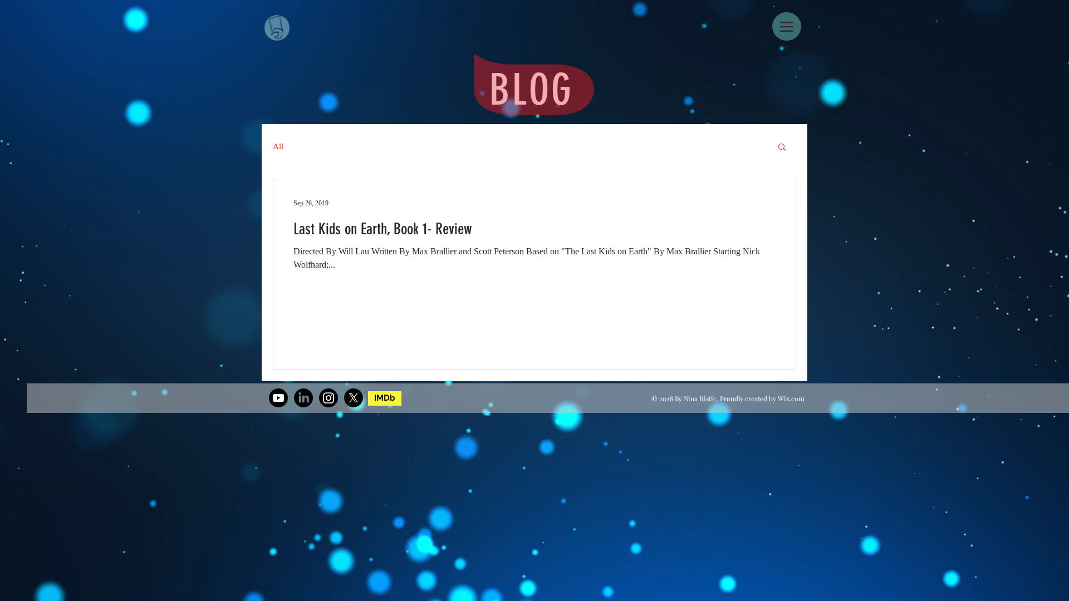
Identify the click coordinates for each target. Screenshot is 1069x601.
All (278, 146)
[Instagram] (328, 397)
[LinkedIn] (303, 397)
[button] (782, 148)
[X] (353, 397)
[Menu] (786, 26)
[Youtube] (278, 397)
